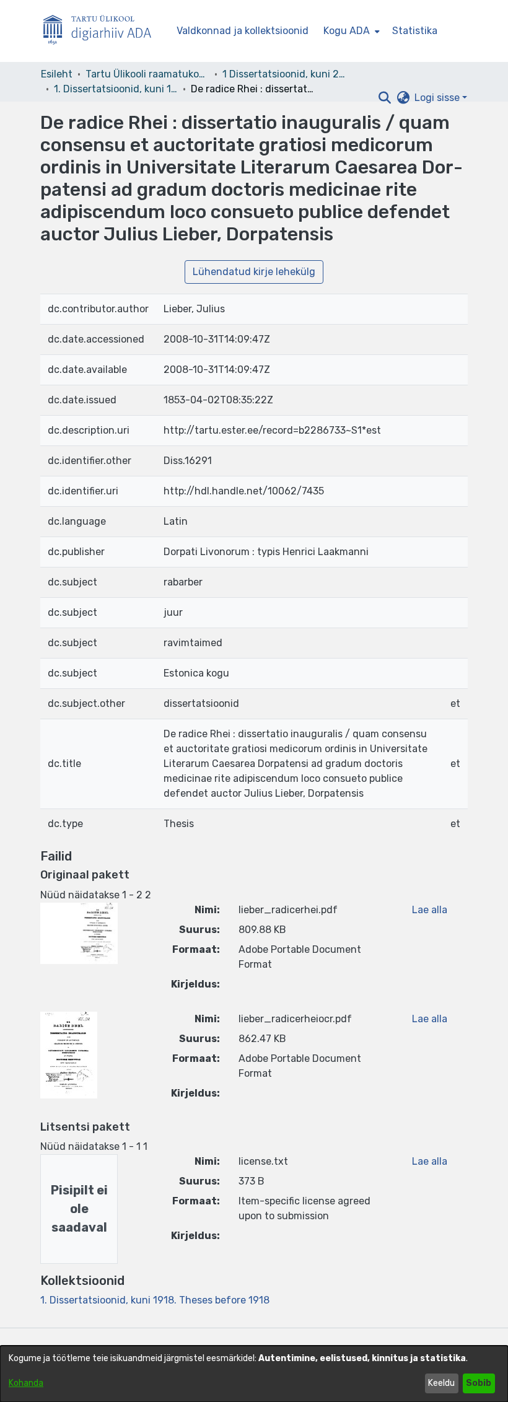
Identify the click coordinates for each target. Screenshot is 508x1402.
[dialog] (254, 1374)
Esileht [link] (56, 74)
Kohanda (26, 1383)
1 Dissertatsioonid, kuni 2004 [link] (284, 74)
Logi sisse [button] (438, 97)
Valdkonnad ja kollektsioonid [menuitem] (243, 31)
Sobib (478, 1383)
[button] (384, 97)
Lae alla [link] (429, 910)
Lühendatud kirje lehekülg (254, 272)
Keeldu (441, 1383)
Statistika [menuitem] (414, 31)
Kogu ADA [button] (346, 31)
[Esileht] (102, 31)
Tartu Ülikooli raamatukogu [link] (147, 74)
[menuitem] (350, 31)
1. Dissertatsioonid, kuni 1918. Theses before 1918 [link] (116, 89)
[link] (154, 1300)
